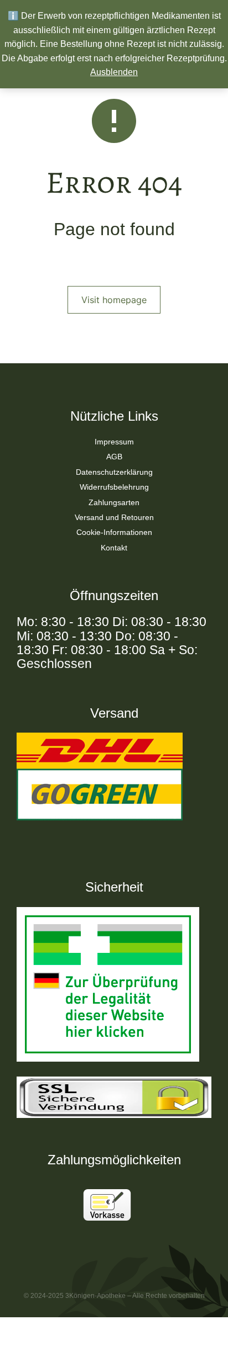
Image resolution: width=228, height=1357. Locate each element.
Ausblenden (114, 72)
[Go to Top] (205, 1334)
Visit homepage (114, 299)
